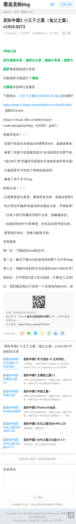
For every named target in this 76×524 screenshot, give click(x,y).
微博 (22, 333)
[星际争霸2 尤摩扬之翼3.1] (12, 380)
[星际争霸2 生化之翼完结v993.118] (12, 428)
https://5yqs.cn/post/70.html (33, 324)
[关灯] (71, 515)
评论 (40, 497)
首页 (16, 11)
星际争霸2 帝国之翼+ (37, 391)
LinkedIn (55, 333)
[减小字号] (69, 33)
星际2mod (26, 11)
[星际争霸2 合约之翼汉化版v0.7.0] (12, 444)
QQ (35, 333)
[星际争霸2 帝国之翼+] (12, 396)
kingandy (12, 33)
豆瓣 (49, 333)
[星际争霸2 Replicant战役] (12, 412)
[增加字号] (64, 33)
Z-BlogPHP (33, 520)
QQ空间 (42, 333)
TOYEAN (57, 520)
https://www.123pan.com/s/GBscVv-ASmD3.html (37, 105)
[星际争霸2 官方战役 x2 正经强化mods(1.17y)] (12, 363)
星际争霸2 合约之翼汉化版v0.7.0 (44, 439)
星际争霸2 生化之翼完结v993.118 (45, 423)
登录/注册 (66, 4)
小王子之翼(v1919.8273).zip (39, 96)
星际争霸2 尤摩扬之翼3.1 (39, 375)
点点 (62, 333)
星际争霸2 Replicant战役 (39, 407)
